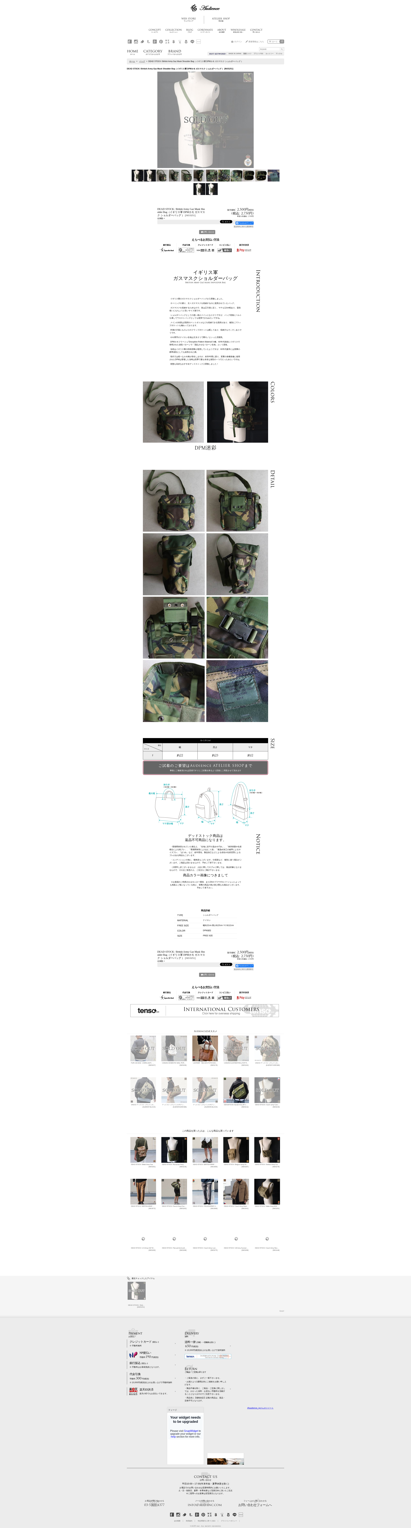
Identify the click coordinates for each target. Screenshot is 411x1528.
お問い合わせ (208, 232)
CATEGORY (152, 52)
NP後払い (149, 1355)
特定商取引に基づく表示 (206, 1521)
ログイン (238, 41)
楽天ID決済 (154, 1391)
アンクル (279, 53)
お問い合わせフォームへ (255, 1503)
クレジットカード (144, 1343)
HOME (132, 52)
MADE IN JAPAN (235, 53)
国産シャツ (247, 53)
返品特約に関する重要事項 (243, 226)
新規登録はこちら (256, 41)
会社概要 (177, 1521)
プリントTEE (258, 53)
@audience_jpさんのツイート (260, 1408)
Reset (282, 1311)
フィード (172, 1410)
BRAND (174, 52)
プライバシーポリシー (229, 1521)
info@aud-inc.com (205, 1503)
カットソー (270, 53)
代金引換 (151, 1378)
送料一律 (205, 1345)
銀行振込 (145, 1364)
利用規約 (189, 1521)
